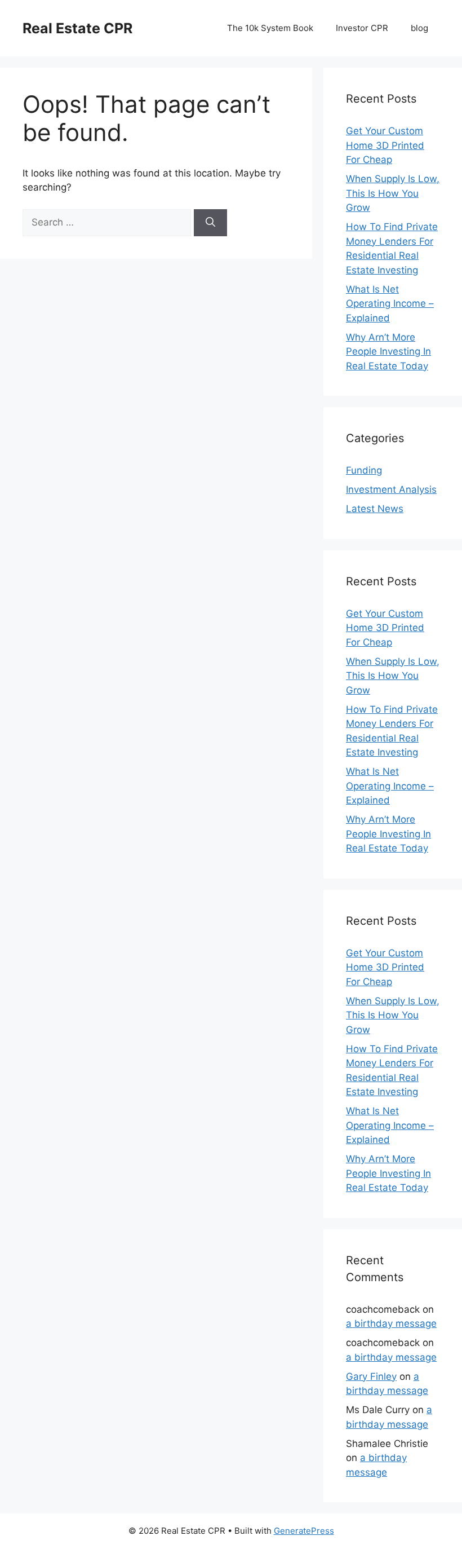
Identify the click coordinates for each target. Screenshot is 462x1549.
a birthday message (391, 1323)
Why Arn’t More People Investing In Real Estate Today (388, 352)
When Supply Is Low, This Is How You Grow (392, 193)
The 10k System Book (270, 28)
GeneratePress (304, 1530)
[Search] (210, 222)
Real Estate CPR (77, 28)
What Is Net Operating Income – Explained (390, 304)
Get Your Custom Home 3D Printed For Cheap (385, 145)
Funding (364, 470)
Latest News (374, 508)
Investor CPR (362, 28)
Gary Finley (371, 1376)
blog (419, 28)
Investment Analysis (391, 489)
